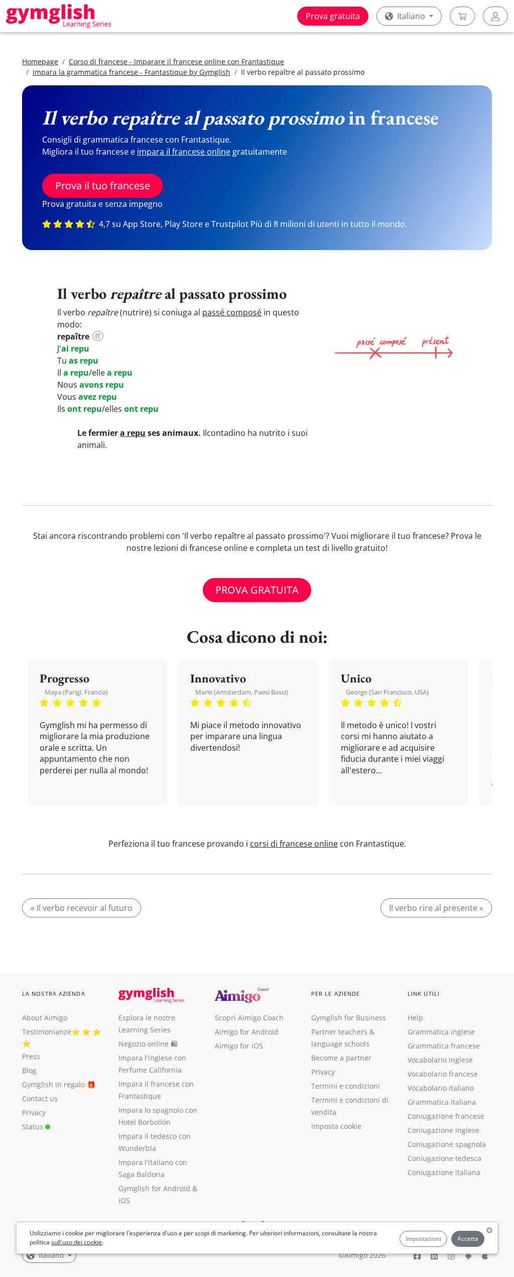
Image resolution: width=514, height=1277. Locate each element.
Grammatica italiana (442, 1102)
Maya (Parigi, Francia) (76, 691)
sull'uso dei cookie (76, 1242)
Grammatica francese (444, 1046)
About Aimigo (44, 1017)
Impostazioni (423, 1238)
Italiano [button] (411, 16)
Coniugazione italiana (444, 1172)
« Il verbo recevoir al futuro (82, 907)
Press (31, 1056)
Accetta (467, 1238)
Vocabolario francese (443, 1074)
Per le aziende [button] (335, 993)
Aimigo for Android (247, 1031)
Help (415, 1017)
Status (33, 1126)
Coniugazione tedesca (444, 1158)
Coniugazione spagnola (447, 1144)
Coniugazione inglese (443, 1130)
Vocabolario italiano (441, 1088)
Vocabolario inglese (440, 1060)
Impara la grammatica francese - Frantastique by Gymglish (131, 72)
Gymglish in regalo (53, 1084)
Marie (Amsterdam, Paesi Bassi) (241, 691)
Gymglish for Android (154, 1188)
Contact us (40, 1098)
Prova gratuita (333, 16)
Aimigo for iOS (239, 1046)
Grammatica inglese (441, 1031)
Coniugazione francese (446, 1116)
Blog (29, 1070)
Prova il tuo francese (102, 185)
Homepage (40, 61)
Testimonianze (46, 1031)
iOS (124, 1200)
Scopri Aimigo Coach (249, 1017)
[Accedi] (495, 16)
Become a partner (341, 1058)
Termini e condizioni (345, 1086)
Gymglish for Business (348, 1017)
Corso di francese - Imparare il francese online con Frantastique (176, 61)
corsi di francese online (294, 843)
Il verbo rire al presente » (436, 907)
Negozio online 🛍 (148, 1044)
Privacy (34, 1112)
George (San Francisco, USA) (387, 691)
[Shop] (462, 16)
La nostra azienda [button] (53, 993)
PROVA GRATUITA (257, 590)
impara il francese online (183, 151)
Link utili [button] (424, 993)
